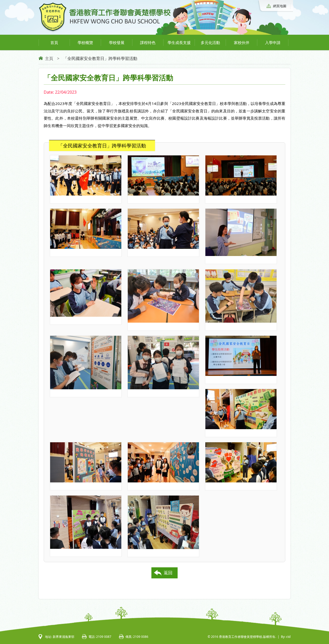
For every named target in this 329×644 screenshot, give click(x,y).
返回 (168, 573)
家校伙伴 (241, 42)
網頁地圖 (279, 6)
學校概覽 (85, 42)
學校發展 (116, 42)
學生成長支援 (179, 42)
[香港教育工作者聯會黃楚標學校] (105, 31)
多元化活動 (210, 42)
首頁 (54, 42)
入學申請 (272, 42)
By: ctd (285, 636)
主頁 (49, 58)
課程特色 (148, 42)
